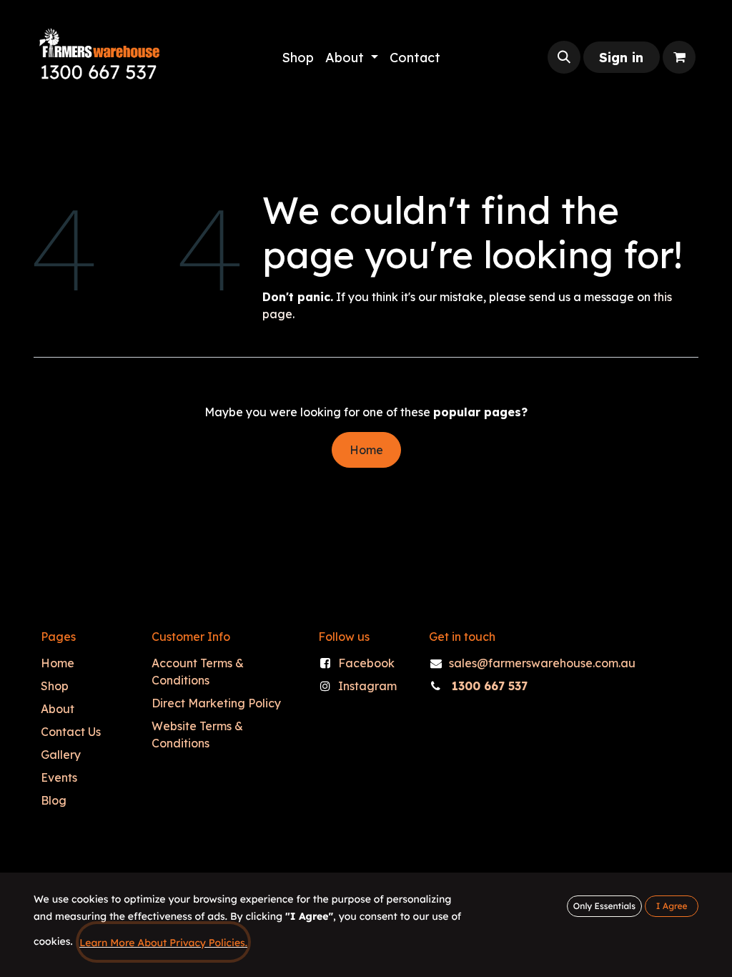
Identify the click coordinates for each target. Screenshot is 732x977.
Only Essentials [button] (604, 905)
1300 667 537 (490, 686)
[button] (564, 57)
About (57, 709)
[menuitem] (298, 57)
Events (59, 777)
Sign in (621, 57)
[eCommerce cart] (679, 57)
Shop (55, 686)
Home (366, 450)
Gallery (61, 754)
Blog (53, 800)
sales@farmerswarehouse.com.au (542, 663)
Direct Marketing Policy (216, 703)
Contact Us (71, 732)
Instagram (367, 686)
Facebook (366, 663)
